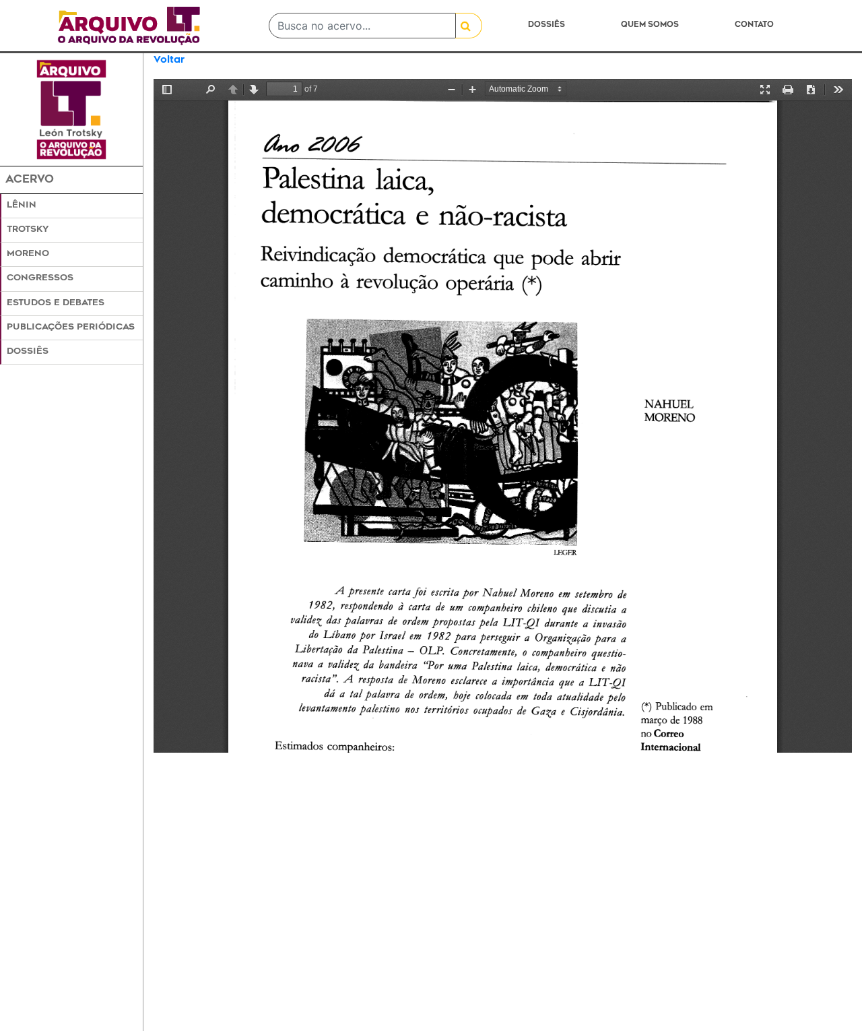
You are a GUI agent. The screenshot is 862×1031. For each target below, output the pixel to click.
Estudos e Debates (55, 303)
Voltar (169, 60)
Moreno (28, 254)
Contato (754, 25)
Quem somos (650, 25)
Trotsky (27, 230)
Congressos (40, 278)
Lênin (21, 205)
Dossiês (546, 25)
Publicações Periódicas (71, 327)
